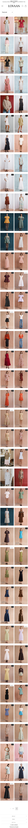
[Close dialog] (27, 815)
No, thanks (21, 826)
